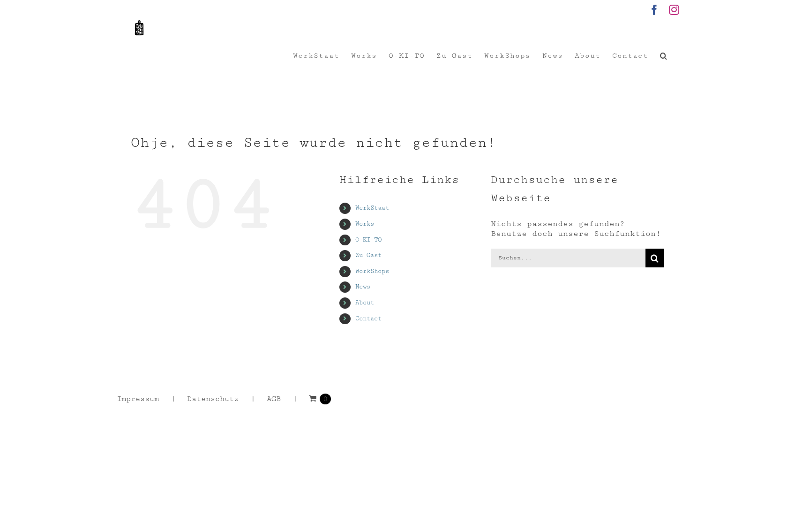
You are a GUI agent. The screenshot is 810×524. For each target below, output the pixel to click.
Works (364, 224)
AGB (274, 399)
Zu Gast (368, 255)
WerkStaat (372, 208)
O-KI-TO (368, 239)
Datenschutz (213, 399)
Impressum (138, 399)
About (364, 302)
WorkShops (372, 271)
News (362, 286)
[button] (664, 56)
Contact (368, 318)
